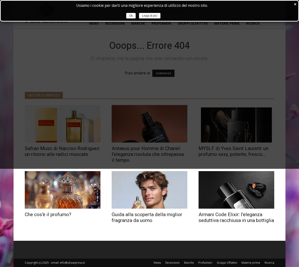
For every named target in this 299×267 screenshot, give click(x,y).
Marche (189, 263)
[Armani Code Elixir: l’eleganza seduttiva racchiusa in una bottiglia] (236, 190)
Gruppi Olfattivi (227, 263)
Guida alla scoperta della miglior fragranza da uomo (147, 217)
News (157, 263)
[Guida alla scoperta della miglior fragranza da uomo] (149, 190)
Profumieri (205, 263)
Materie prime (251, 263)
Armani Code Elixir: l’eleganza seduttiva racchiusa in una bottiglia (236, 217)
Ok (131, 15)
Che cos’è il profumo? (48, 214)
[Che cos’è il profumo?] (62, 190)
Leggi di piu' (149, 15)
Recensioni (172, 263)
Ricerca (269, 263)
